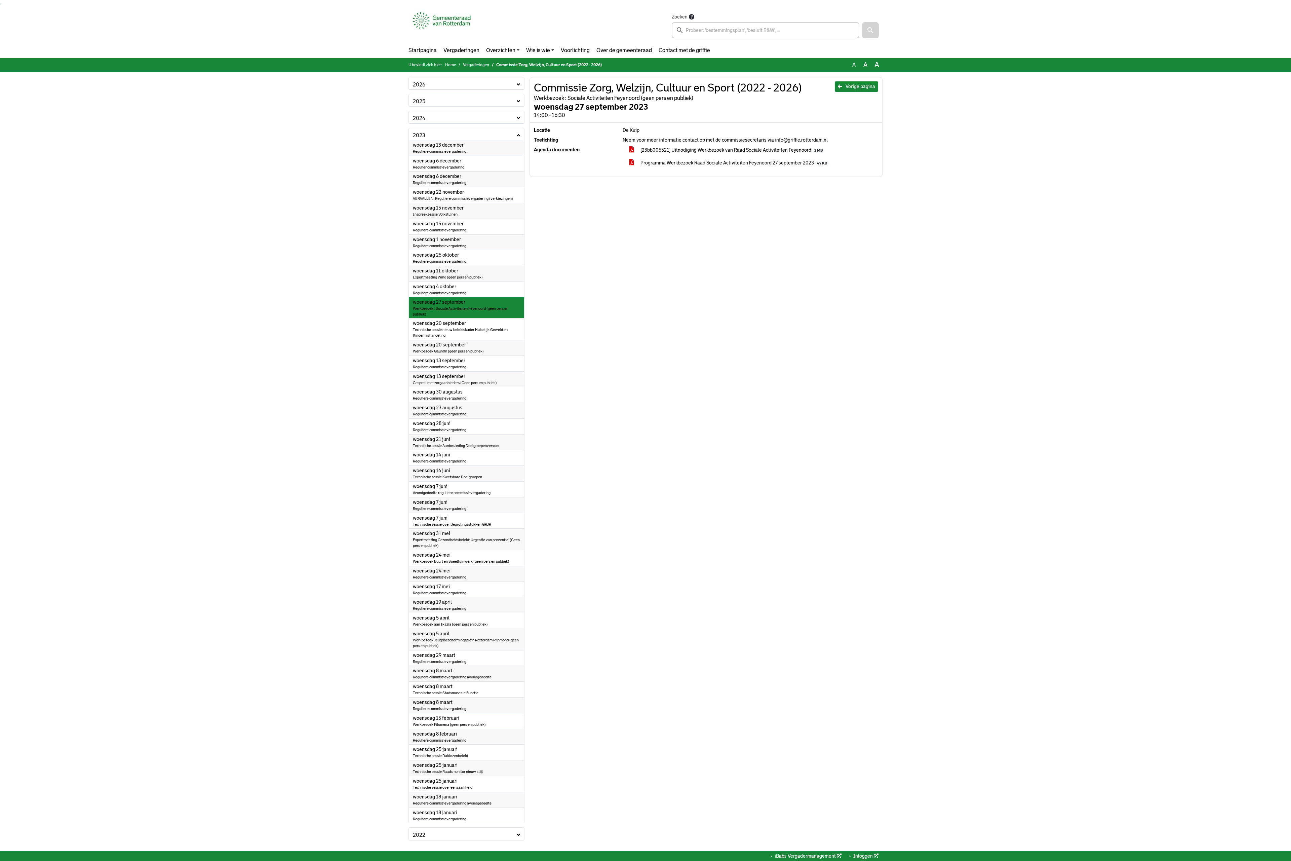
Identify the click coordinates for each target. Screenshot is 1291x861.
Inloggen (863, 856)
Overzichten (500, 50)
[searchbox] (765, 30)
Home (450, 65)
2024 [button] (419, 118)
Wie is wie (538, 50)
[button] (870, 30)
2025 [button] (419, 101)
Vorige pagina (860, 86)
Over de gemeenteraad (624, 50)
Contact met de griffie (684, 50)
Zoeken (680, 17)
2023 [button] (419, 135)
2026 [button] (419, 84)
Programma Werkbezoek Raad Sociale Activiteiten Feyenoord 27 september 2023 (733, 162)
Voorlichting (575, 50)
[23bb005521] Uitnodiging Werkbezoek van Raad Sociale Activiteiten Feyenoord (731, 150)
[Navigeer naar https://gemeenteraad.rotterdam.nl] (441, 25)
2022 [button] (419, 835)
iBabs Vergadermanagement (805, 856)
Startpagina (422, 50)
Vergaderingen (461, 50)
